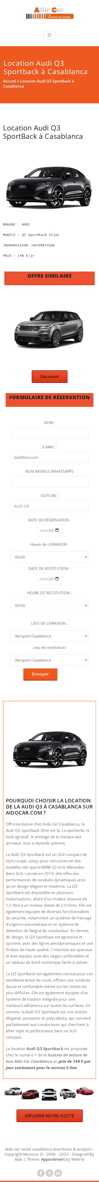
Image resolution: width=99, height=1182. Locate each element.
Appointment (52, 1159)
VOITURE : (50, 495)
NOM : (49, 422)
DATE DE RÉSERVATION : (49, 519)
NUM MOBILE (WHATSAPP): (49, 471)
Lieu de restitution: (50, 647)
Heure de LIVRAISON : (49, 544)
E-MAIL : (49, 446)
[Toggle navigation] (49, 35)
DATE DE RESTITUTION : (49, 568)
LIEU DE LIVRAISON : (49, 623)
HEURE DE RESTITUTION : (49, 592)
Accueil (9, 80)
